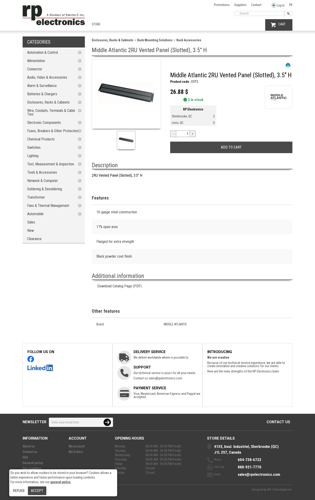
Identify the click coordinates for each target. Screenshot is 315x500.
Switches (34, 147)
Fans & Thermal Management (48, 205)
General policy (33, 463)
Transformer (36, 197)
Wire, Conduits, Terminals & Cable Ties (51, 112)
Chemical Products (41, 139)
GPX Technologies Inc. (279, 489)
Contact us (278, 422)
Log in (281, 5)
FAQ (25, 457)
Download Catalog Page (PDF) (119, 286)
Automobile (35, 214)
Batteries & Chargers (42, 94)
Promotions (222, 5)
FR (290, 5)
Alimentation (36, 61)
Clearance (34, 239)
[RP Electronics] (54, 24)
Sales (31, 222)
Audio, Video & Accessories (47, 77)
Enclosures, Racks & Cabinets (48, 102)
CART (281, 24)
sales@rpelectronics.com (165, 378)
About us (29, 446)
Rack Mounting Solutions (154, 40)
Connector (34, 69)
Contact (256, 5)
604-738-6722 (249, 459)
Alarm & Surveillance (42, 85)
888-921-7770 (249, 467)
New (30, 230)
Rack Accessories (188, 40)
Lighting (33, 156)
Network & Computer (42, 181)
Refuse (19, 490)
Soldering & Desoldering (44, 189)
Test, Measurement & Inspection (50, 164)
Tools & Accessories (42, 172)
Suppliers (240, 5)
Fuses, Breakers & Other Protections (53, 131)
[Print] (288, 65)
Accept (37, 490)
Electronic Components (44, 122)
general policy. (60, 482)
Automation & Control (42, 52)
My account (77, 446)
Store (96, 24)
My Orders (76, 452)
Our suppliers (32, 468)
